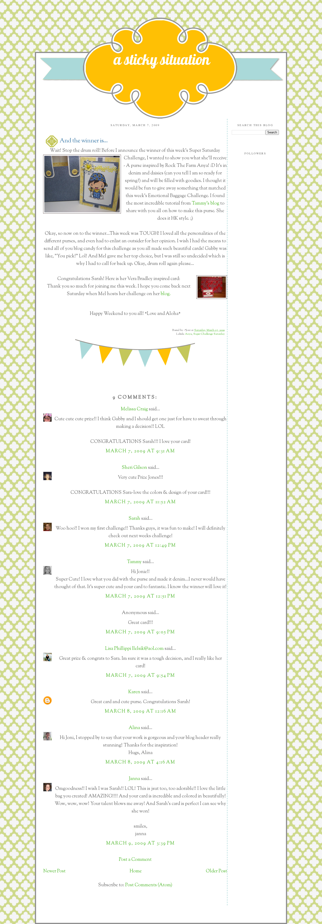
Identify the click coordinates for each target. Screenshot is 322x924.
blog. (166, 294)
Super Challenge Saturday (209, 334)
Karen (134, 692)
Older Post (216, 871)
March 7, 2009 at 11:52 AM (140, 502)
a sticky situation (162, 59)
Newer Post (54, 871)
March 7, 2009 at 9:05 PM (140, 632)
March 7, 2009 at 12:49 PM (140, 545)
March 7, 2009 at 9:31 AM (140, 451)
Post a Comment (135, 859)
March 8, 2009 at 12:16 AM (140, 711)
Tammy (134, 562)
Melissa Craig (134, 409)
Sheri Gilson (134, 467)
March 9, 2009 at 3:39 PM (140, 843)
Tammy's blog (206, 203)
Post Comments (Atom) (148, 885)
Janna (134, 779)
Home (136, 871)
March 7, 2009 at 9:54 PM (140, 675)
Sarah (134, 518)
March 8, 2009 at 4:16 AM (140, 762)
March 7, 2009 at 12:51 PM (140, 596)
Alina (134, 728)
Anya (188, 334)
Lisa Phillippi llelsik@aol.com (134, 648)
